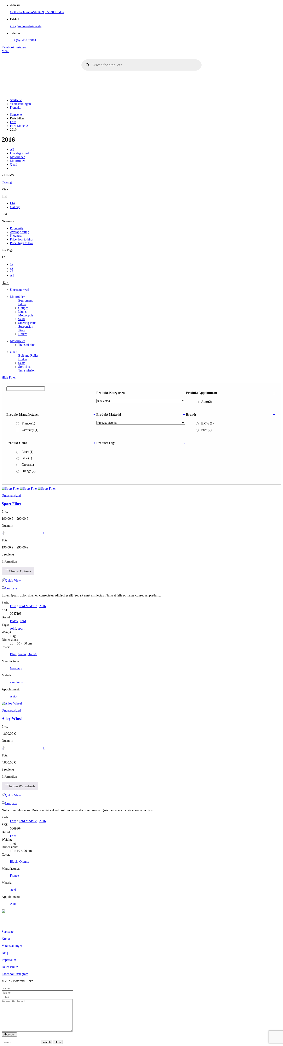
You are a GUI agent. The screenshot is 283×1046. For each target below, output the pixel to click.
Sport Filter (11, 503)
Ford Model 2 (19, 125)
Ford (13, 122)
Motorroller (17, 160)
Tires (21, 330)
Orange (28, 471)
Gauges (23, 308)
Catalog (7, 182)
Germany (30, 430)
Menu (5, 51)
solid (13, 628)
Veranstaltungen (20, 104)
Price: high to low (21, 243)
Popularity (16, 228)
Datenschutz (10, 967)
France (28, 423)
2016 (42, 606)
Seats (21, 319)
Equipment (25, 300)
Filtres (22, 304)
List (12, 203)
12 (11, 264)
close (58, 1042)
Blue (27, 458)
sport (21, 628)
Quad (13, 164)
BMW (207, 423)
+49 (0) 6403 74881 (23, 40)
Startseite (16, 100)
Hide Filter (9, 377)
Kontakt (15, 107)
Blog (5, 953)
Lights (22, 311)
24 (11, 268)
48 (11, 271)
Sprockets (24, 366)
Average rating (19, 232)
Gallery (15, 207)
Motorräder (17, 157)
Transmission (26, 344)
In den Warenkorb (22, 786)
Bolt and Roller (28, 355)
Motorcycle (25, 315)
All (12, 149)
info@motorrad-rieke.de (25, 26)
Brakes (22, 334)
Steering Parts (27, 323)
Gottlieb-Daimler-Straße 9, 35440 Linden (37, 12)
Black (27, 451)
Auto (206, 401)
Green (28, 464)
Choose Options (20, 571)
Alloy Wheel (12, 718)
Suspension (25, 326)
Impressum (9, 960)
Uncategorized (19, 153)
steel (13, 889)
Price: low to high (21, 239)
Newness (16, 235)
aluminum (16, 682)
